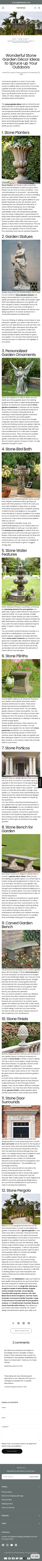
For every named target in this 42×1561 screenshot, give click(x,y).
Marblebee (6, 1532)
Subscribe (33, 1477)
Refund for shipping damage (12, 1496)
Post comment (12, 1451)
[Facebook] (3, 1545)
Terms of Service (8, 1507)
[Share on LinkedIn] (23, 1323)
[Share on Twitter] (13, 1323)
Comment (5, 1427)
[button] (3, 8)
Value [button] (4, 1523)
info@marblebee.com (22, 2)
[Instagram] (7, 1545)
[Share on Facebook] (28, 1323)
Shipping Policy (7, 1504)
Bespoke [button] (5, 1515)
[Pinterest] (16, 1545)
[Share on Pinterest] (18, 1323)
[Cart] (39, 8)
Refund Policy (7, 1500)
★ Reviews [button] (40, 782)
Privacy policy (7, 1492)
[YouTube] (11, 1545)
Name (4, 1407)
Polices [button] (4, 1486)
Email (4, 1418)
